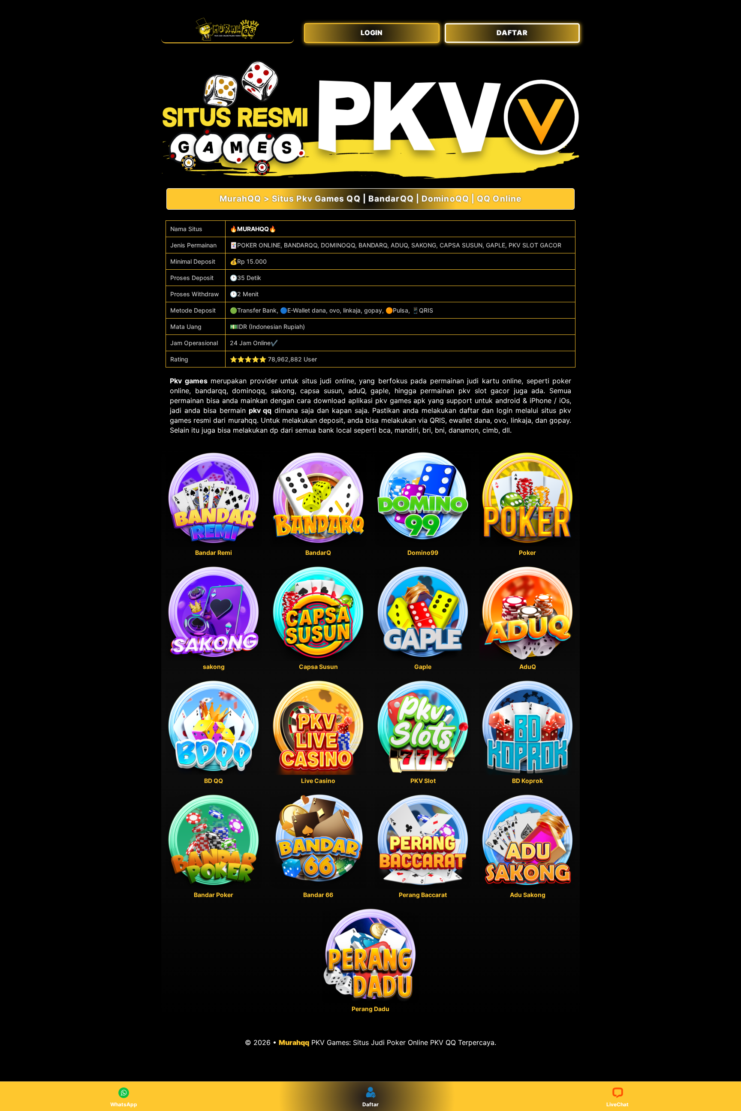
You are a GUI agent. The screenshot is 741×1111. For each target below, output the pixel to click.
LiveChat (617, 1104)
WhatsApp (123, 1104)
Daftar (370, 1104)
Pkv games (189, 380)
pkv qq (260, 410)
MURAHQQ (253, 228)
